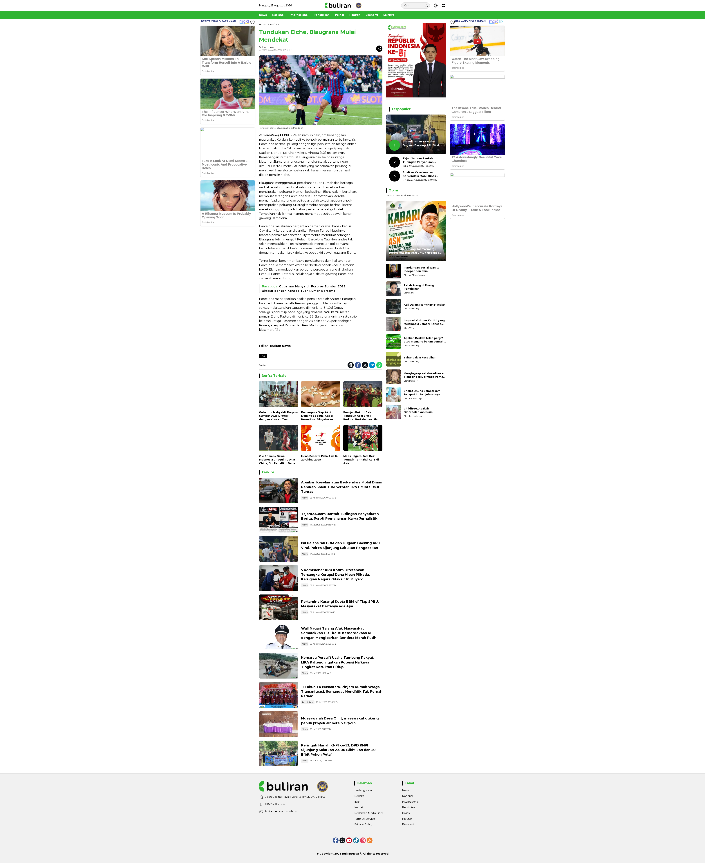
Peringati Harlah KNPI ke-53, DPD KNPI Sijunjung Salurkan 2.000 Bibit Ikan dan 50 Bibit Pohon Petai (338, 750)
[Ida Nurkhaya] (393, 394)
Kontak (359, 807)
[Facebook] (358, 365)
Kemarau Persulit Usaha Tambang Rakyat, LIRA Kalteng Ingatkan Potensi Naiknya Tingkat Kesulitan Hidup (337, 662)
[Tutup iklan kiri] (252, 21)
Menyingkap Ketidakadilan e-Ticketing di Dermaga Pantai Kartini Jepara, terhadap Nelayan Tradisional (424, 375)
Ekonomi (408, 824)
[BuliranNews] (343, 5)
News (305, 497)
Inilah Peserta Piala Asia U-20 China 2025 (319, 457)
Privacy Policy (363, 824)
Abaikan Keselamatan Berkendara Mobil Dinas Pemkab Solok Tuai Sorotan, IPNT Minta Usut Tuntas (341, 487)
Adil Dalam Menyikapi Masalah (425, 304)
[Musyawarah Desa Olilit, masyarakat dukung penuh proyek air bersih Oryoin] (278, 724)
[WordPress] (356, 840)
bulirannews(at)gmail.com (281, 811)
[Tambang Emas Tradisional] (278, 666)
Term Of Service (364, 818)
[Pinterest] (349, 840)
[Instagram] (363, 840)
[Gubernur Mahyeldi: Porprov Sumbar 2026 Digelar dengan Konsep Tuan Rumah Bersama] (278, 395)
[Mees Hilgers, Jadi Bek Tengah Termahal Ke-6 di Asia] (362, 438)
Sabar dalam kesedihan (420, 357)
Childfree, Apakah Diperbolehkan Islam (418, 410)
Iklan (357, 801)
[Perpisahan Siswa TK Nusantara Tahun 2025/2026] (278, 695)
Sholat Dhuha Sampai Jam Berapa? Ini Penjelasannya (422, 392)
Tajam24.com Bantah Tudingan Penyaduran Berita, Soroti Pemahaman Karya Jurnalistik (421, 160)
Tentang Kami (363, 790)
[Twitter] (365, 365)
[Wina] (393, 324)
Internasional (410, 801)
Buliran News (266, 47)
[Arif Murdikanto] (393, 271)
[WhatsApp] (379, 365)
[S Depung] (393, 306)
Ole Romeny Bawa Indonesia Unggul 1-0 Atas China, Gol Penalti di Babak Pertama (278, 459)
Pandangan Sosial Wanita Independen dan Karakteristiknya (421, 269)
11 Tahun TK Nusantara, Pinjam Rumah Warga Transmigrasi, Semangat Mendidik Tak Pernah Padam (341, 691)
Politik (406, 813)
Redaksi (359, 796)
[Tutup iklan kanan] (452, 21)
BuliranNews (350, 853)
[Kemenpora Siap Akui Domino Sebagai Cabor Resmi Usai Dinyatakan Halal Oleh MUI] (320, 395)
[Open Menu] (444, 5)
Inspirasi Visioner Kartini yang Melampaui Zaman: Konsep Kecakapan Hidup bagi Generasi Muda (424, 322)
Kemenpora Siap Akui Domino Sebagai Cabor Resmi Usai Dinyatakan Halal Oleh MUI (317, 416)
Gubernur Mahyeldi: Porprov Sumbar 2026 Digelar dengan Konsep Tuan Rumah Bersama (278, 416)
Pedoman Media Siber (368, 813)
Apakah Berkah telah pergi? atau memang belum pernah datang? (424, 340)
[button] (426, 5)
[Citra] (393, 288)
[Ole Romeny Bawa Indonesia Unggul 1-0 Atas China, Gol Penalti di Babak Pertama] (278, 438)
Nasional (407, 796)
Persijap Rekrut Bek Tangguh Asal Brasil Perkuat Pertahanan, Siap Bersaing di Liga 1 (361, 416)
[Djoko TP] (393, 376)
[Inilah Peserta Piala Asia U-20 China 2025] (320, 438)
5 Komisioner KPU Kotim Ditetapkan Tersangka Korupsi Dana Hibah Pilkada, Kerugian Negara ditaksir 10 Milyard (335, 574)
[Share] (379, 49)
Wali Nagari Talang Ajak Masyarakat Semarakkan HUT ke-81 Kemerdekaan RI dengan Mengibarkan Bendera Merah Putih (338, 633)
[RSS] (370, 840)
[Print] (351, 365)
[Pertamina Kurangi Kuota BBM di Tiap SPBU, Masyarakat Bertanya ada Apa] (278, 607)
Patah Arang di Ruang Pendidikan (419, 287)
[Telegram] (372, 365)
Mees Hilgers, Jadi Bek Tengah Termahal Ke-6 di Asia (361, 459)
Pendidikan (308, 702)
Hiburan (407, 818)
